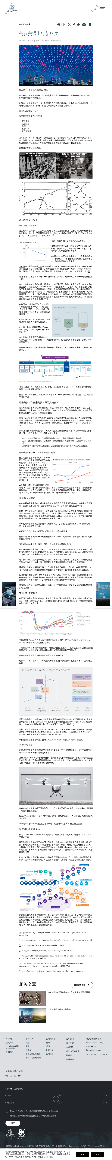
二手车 (28, 1050)
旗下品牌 (70, 1043)
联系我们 (70, 1060)
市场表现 (70, 1039)
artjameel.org (91, 1046)
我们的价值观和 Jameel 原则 (12, 1047)
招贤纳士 (70, 1055)
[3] (20, 945)
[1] (20, 932)
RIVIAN (45, 292)
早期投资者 (69, 758)
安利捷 (22, 266)
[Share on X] (69, 24)
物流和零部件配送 (33, 1058)
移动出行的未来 (72, 1051)
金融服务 (70, 1047)
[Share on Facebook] (74, 24)
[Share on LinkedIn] (64, 24)
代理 (28, 1043)
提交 (13, 1123)
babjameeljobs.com (93, 1050)
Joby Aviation (28, 758)
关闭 (82, 1155)
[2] (20, 940)
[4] (20, 951)
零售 (28, 1046)
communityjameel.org (94, 1043)
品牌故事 (9, 1043)
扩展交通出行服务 (33, 1054)
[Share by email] (84, 24)
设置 (97, 1155)
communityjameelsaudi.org (94, 1054)
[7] (20, 971)
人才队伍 (9, 1052)
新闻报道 (50, 1054)
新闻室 (49, 1043)
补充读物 (50, 1050)
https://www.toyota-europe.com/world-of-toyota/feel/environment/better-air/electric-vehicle (57, 940)
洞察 (48, 1046)
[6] (20, 964)
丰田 (40, 266)
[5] (20, 956)
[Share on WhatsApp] (78, 24)
